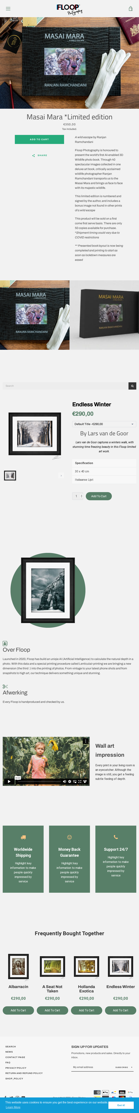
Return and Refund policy (24, 1073)
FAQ (7, 1062)
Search (10, 1046)
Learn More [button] (13, 1107)
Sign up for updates (89, 1047)
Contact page (15, 1057)
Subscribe (122, 1067)
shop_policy (14, 1078)
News (9, 1052)
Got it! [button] (121, 1105)
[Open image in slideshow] (69, 63)
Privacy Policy (15, 1068)
